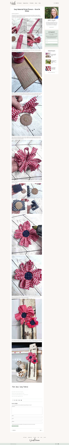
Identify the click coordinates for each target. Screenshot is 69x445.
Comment (13, 406)
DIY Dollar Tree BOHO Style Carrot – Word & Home (20, 394)
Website (13, 421)
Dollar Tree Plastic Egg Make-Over (17, 396)
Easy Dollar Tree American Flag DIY (17, 391)
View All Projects (51, 72)
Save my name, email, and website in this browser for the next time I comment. (23, 424)
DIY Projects (19, 3)
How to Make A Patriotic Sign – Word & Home (53, 68)
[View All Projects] (54, 72)
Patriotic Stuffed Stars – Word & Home (53, 55)
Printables (31, 3)
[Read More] (53, 27)
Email (13, 418)
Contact (45, 437)
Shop (40, 3)
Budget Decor (25, 3)
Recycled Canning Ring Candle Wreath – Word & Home (53, 61)
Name (13, 415)
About (36, 3)
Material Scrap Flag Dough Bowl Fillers (18, 393)
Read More (51, 27)
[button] (15, 400)
